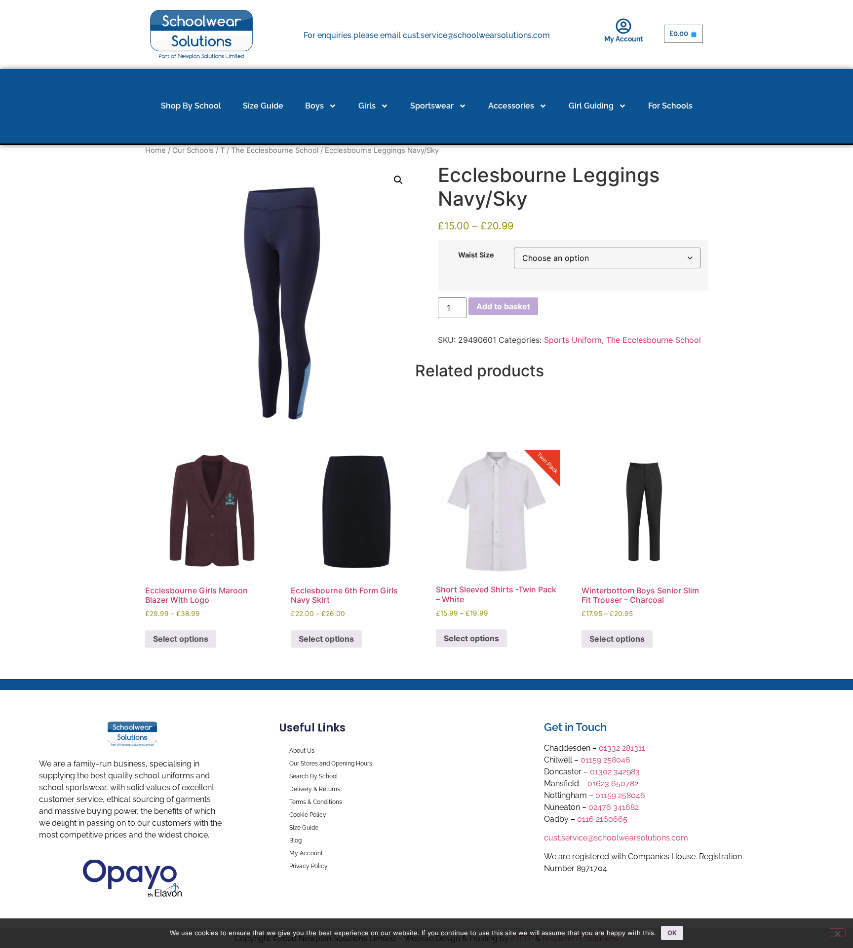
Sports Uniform (573, 340)
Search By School (313, 776)
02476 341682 (613, 807)
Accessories (511, 105)
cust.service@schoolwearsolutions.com (616, 837)
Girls (367, 105)
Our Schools (193, 150)
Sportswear (432, 105)
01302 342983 (615, 771)
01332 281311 (622, 748)
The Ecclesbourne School (274, 150)
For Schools (670, 105)
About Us (301, 750)
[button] (398, 180)
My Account (623, 39)
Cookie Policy (307, 814)
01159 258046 (605, 760)
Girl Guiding (591, 105)
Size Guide (263, 105)
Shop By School (191, 105)
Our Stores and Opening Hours (330, 763)
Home (155, 150)
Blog (295, 840)
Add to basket (503, 306)
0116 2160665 (602, 819)
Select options (180, 639)
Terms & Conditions (315, 802)
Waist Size (476, 255)
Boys (314, 105)
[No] (837, 932)
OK (672, 933)
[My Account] (623, 26)
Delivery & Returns (314, 789)
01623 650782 (612, 783)
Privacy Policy (308, 866)
